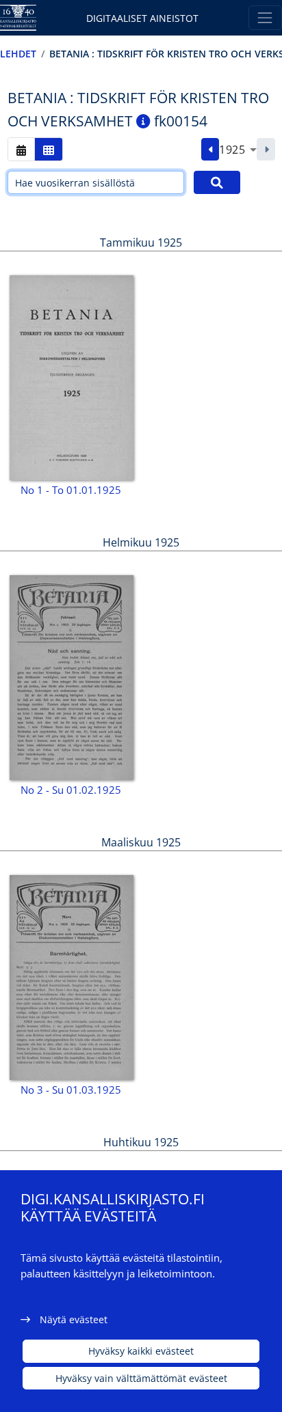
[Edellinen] (210, 149)
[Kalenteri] (21, 149)
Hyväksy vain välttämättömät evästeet (141, 1378)
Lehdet (18, 53)
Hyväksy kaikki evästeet (141, 1350)
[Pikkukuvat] (48, 149)
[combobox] (238, 149)
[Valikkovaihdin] (265, 17)
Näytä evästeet (73, 1319)
